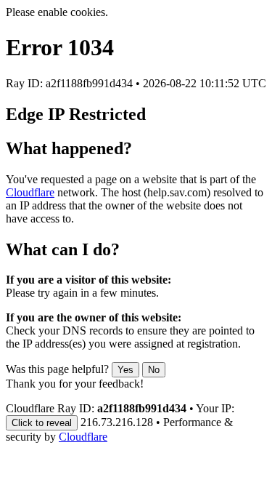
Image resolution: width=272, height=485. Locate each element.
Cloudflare (30, 192)
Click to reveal (42, 422)
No (154, 369)
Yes (125, 369)
